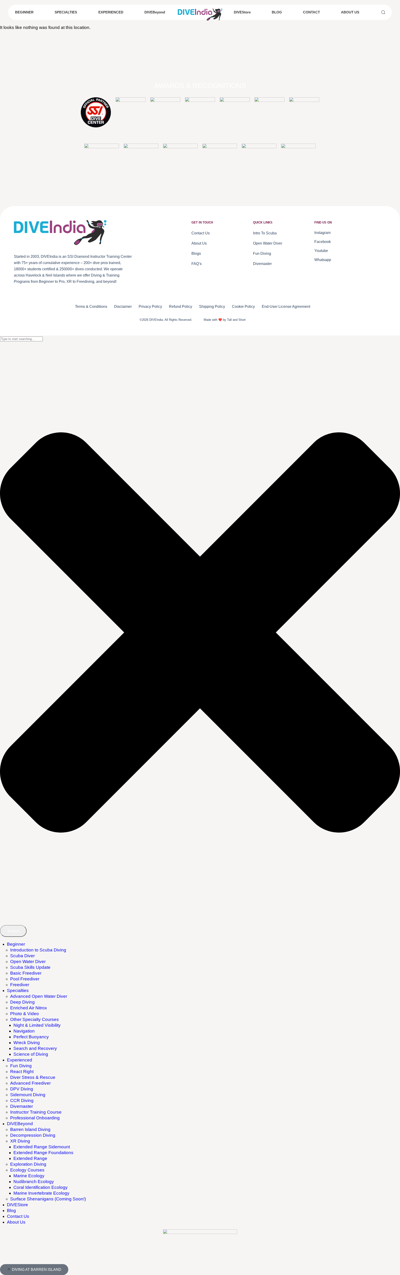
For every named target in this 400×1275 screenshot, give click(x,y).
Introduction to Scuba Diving (38, 950)
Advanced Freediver (30, 1083)
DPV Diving (21, 1088)
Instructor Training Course (36, 1112)
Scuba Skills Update (30, 967)
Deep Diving (22, 1002)
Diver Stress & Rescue (32, 1077)
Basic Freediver (25, 973)
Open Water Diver (28, 961)
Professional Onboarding (35, 1117)
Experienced (19, 1060)
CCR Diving (22, 1100)
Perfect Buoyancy (31, 1036)
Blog (11, 1210)
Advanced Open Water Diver (38, 996)
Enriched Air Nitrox (28, 1007)
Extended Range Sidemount (41, 1146)
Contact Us (18, 1216)
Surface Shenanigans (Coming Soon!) (48, 1198)
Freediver (19, 984)
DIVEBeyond (20, 1123)
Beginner (16, 944)
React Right (22, 1071)
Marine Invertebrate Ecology (41, 1193)
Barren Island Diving (30, 1129)
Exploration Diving (28, 1164)
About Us (16, 1222)
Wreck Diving (26, 1042)
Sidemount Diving (27, 1094)
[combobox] (21, 339)
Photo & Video (24, 1013)
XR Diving (20, 1141)
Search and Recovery (35, 1048)
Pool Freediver (24, 978)
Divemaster (21, 1106)
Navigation (24, 1031)
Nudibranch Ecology (33, 1181)
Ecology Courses (27, 1170)
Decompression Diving (32, 1135)
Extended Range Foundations (43, 1152)
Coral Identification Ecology (40, 1187)
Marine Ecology (28, 1175)
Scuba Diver (22, 955)
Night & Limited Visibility (37, 1025)
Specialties (18, 990)
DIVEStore (17, 1204)
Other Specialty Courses (34, 1019)
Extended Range (30, 1158)
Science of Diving (30, 1054)
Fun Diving (21, 1065)
